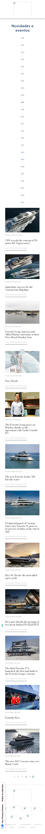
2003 (22, 202)
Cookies (11, 827)
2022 (22, 66)
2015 (22, 116)
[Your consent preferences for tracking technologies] (2, 625)
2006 (22, 181)
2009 (22, 159)
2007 (22, 174)
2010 (22, 152)
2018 (22, 95)
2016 (22, 109)
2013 (22, 131)
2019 (22, 88)
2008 (22, 166)
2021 (22, 74)
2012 (22, 138)
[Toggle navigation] (40, 14)
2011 (22, 145)
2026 (22, 38)
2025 (22, 45)
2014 (22, 124)
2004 (22, 195)
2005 (22, 188)
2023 (22, 59)
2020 (22, 81)
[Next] (33, 777)
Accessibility (22, 827)
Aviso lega (38, 824)
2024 (22, 52)
